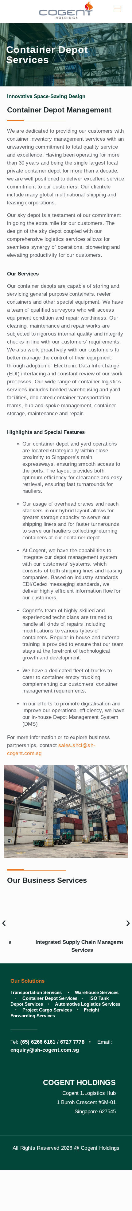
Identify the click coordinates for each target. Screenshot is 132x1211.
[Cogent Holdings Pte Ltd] (66, 9)
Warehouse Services (96, 992)
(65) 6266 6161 (38, 1042)
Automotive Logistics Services (87, 1004)
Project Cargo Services (47, 1009)
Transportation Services (36, 992)
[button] (4, 923)
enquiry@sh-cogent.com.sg (44, 1050)
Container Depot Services (49, 998)
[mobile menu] (117, 9)
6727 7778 (72, 1042)
